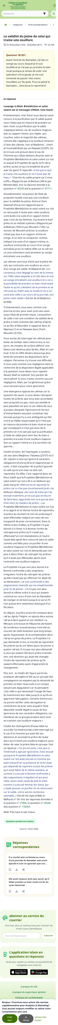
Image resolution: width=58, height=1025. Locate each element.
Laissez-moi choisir (40, 1019)
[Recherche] (54, 13)
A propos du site (29, 986)
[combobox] (22, 13)
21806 (23, 803)
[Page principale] (5, 25)
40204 (20, 188)
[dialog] (28, 1012)
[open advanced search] (44, 14)
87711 (48, 188)
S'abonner (48, 935)
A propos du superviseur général (29, 992)
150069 (26, 806)
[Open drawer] (55, 5)
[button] (10, 870)
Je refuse (26, 1019)
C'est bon (9, 1019)
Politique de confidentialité (29, 997)
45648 (47, 803)
